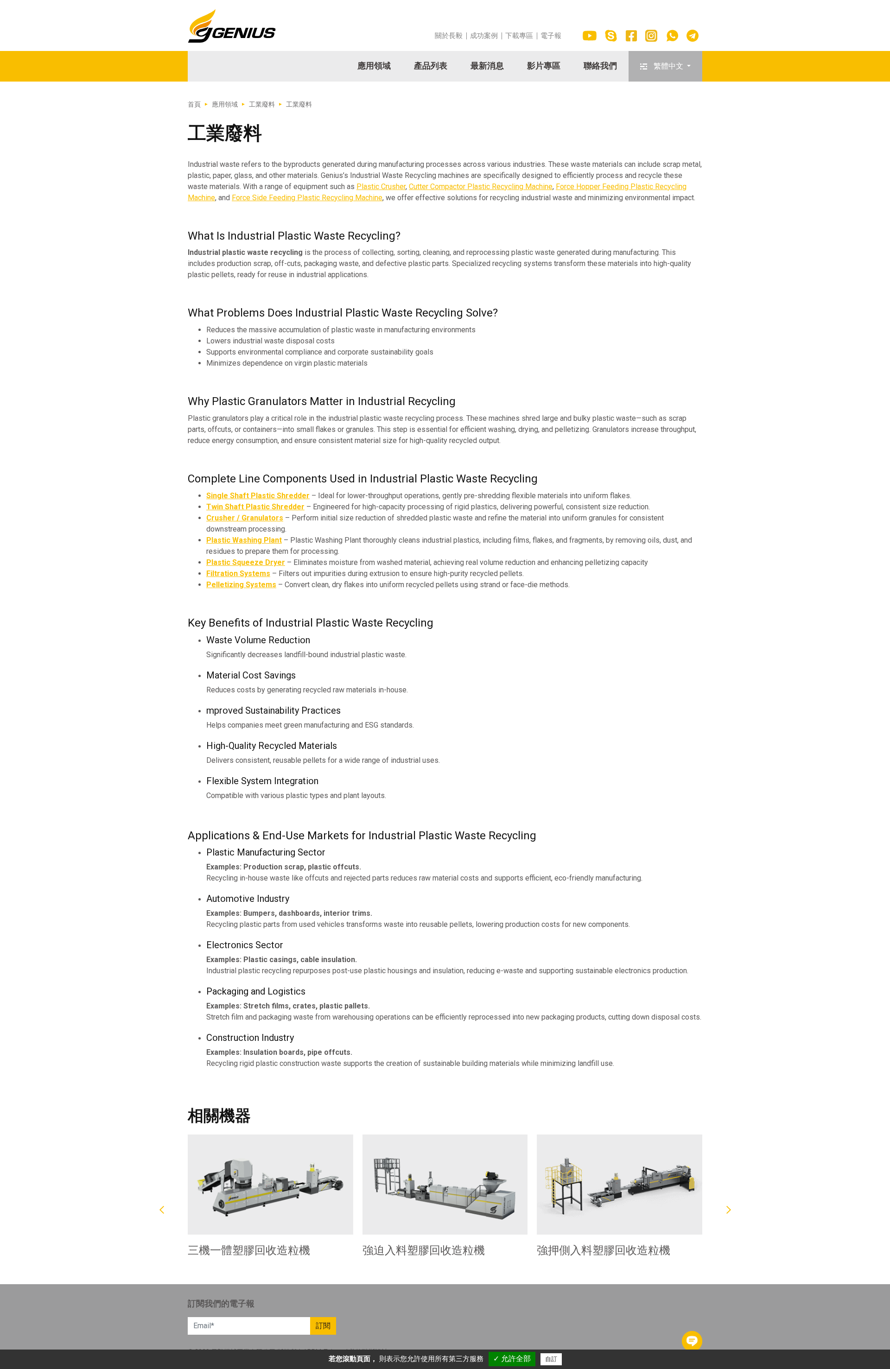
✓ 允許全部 (512, 1359)
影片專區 (543, 65)
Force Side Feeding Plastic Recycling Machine (307, 197)
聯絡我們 (600, 65)
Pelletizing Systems (241, 584)
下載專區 (519, 35)
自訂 (551, 1359)
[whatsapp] (672, 36)
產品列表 (430, 65)
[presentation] (161, 1210)
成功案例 (484, 35)
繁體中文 (668, 66)
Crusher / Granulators (244, 517)
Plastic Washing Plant (244, 540)
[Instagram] (651, 35)
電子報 (550, 35)
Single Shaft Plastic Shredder (258, 495)
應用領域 (374, 65)
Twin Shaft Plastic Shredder (255, 506)
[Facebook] (631, 36)
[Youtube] (589, 36)
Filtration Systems (238, 573)
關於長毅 (449, 35)
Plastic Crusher (381, 186)
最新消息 (487, 65)
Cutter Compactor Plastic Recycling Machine (481, 186)
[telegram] (692, 36)
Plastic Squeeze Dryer (245, 562)
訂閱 (323, 1325)
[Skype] (611, 36)
